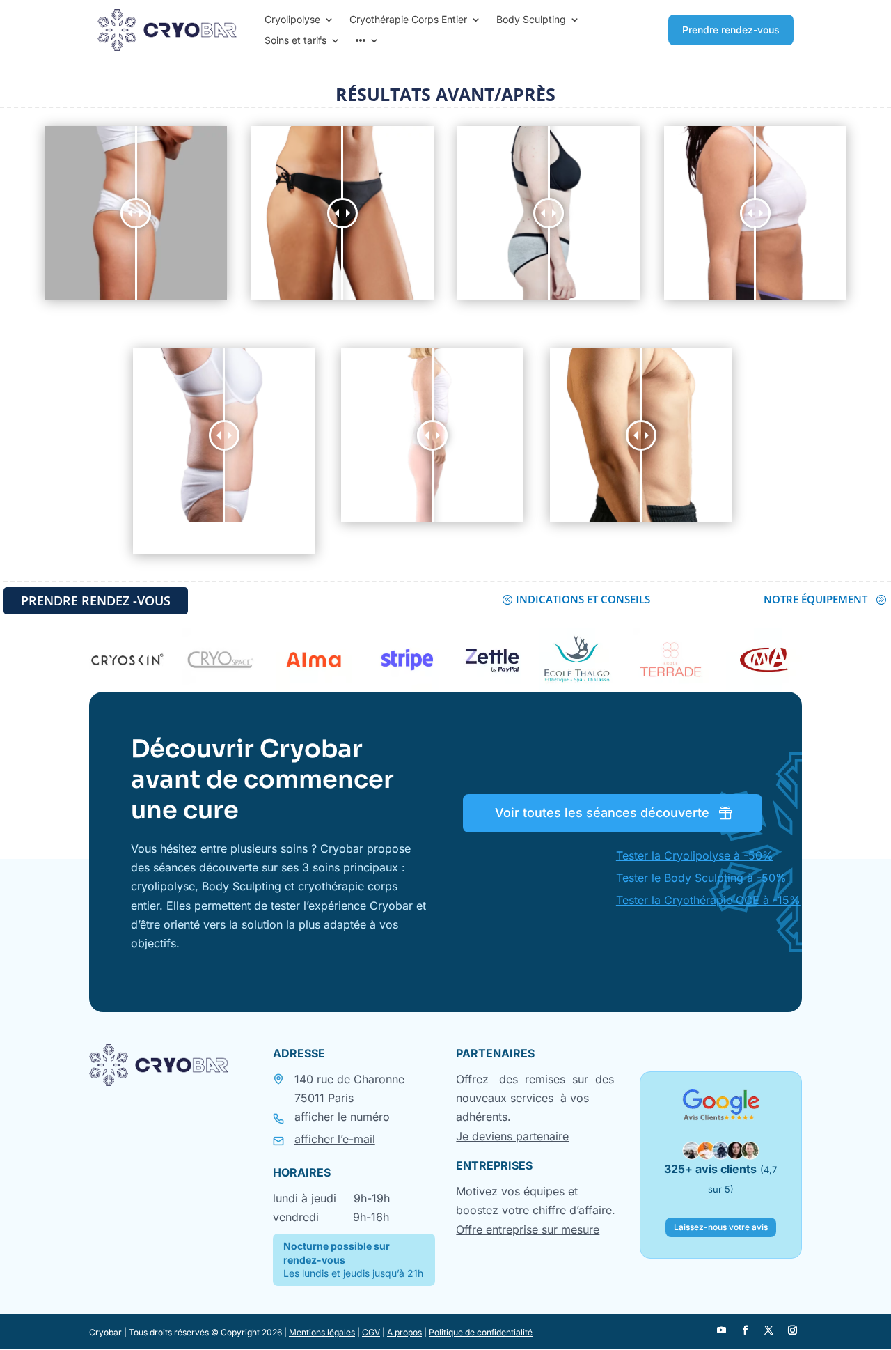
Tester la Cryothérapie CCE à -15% (708, 900)
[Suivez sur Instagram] (793, 1330)
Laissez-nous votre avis (721, 1227)
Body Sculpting (531, 20)
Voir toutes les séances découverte (602, 812)
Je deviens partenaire (512, 1136)
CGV (371, 1332)
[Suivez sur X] (769, 1330)
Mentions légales (322, 1332)
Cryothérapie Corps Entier (408, 20)
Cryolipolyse (292, 20)
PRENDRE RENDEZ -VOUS (96, 600)
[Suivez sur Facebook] (745, 1330)
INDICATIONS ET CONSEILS (583, 599)
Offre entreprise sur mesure (527, 1229)
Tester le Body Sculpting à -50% (701, 878)
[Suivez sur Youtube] (722, 1330)
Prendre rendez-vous (731, 30)
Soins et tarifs (295, 41)
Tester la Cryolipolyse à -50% (694, 855)
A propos (404, 1332)
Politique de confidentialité (481, 1332)
